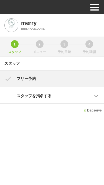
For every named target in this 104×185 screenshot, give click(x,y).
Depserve (94, 110)
